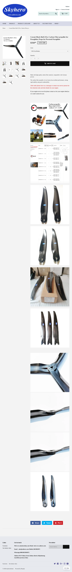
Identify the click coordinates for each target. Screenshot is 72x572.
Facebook (5, 546)
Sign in (57, 9)
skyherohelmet (10, 568)
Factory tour (47, 23)
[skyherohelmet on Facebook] (58, 564)
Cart (66, 13)
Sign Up (66, 546)
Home (4, 23)
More (56, 23)
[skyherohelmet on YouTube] (67, 564)
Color (31, 48)
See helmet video (7, 548)
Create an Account (65, 9)
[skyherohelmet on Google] (61, 564)
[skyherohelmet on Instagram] (64, 564)
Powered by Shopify (20, 568)
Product (12, 23)
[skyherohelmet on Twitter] (55, 564)
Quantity (32, 55)
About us (36, 23)
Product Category (24, 23)
